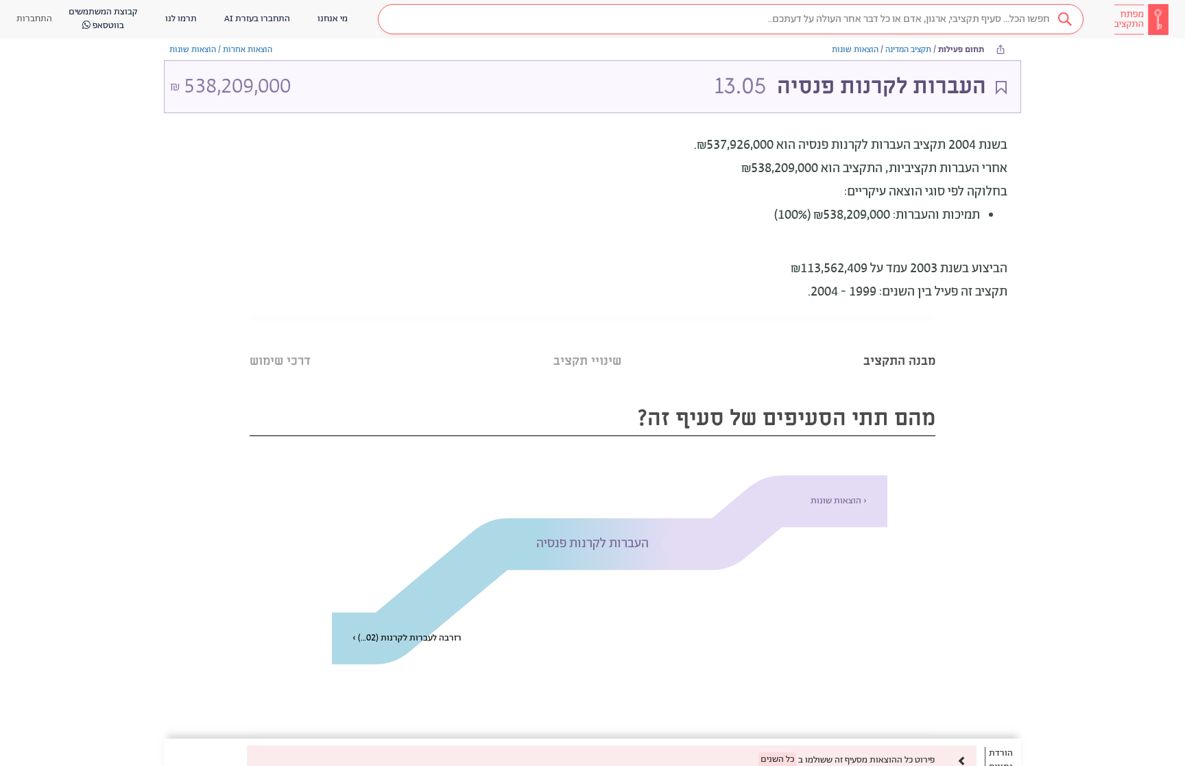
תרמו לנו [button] (181, 18)
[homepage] (1141, 19)
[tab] (899, 344)
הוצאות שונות (855, 50)
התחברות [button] (34, 18)
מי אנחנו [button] (333, 18)
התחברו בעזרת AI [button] (257, 18)
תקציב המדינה (908, 50)
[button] (731, 19)
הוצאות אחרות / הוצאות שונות (220, 50)
